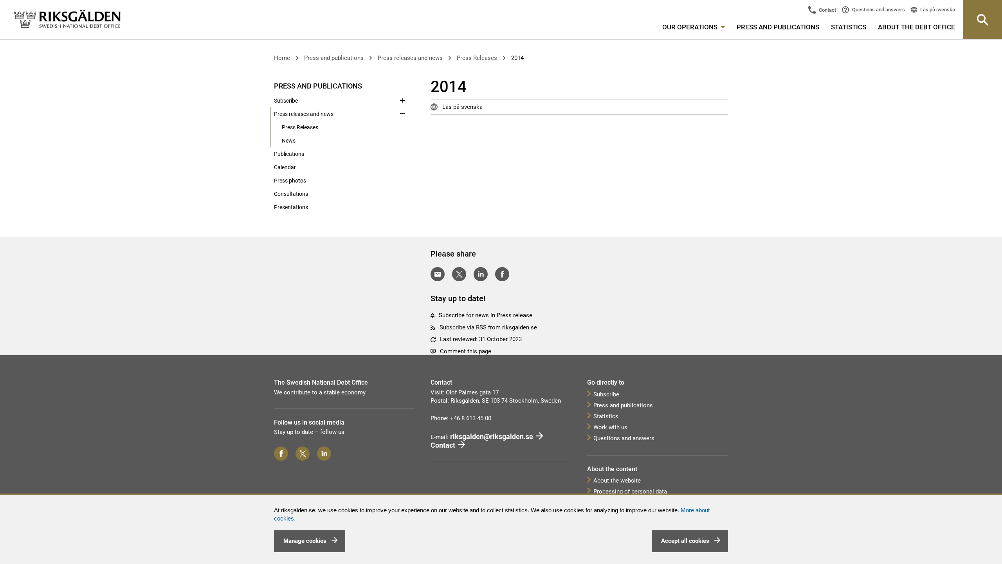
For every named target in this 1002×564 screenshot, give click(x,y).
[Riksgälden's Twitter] (303, 453)
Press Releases (477, 57)
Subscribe (286, 101)
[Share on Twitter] (459, 274)
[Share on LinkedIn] (481, 274)
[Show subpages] (402, 85)
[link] (67, 19)
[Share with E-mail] (438, 274)
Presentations (291, 207)
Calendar (285, 167)
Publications (289, 154)
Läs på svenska (937, 10)
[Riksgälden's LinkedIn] (324, 453)
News (289, 140)
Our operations (690, 27)
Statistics (848, 27)
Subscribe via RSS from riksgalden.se (488, 327)
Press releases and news (410, 57)
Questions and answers (878, 10)
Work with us (610, 427)
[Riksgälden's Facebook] (281, 453)
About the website (617, 480)
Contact (827, 10)
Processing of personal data (630, 491)
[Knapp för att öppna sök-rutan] (982, 19)
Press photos (290, 180)
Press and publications (778, 27)
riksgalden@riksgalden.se (491, 436)
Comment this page (465, 351)
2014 (517, 57)
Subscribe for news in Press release (485, 315)
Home (282, 57)
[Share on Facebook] (502, 274)
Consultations (291, 194)
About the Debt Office (916, 27)
